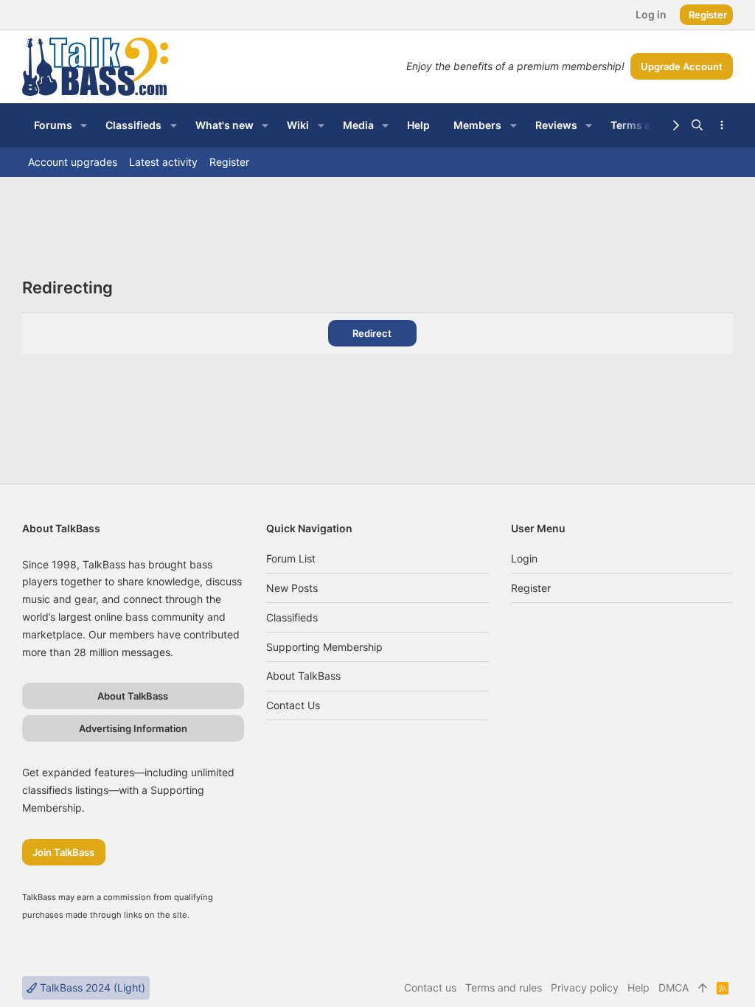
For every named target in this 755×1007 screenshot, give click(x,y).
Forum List (291, 558)
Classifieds (292, 617)
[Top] (702, 988)
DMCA (673, 987)
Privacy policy (585, 987)
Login (524, 558)
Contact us (293, 705)
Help (638, 987)
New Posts (292, 588)
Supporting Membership (324, 647)
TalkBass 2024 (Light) (91, 987)
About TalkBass (303, 675)
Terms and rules (503, 987)
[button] (84, 125)
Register (531, 588)
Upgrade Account (682, 66)
